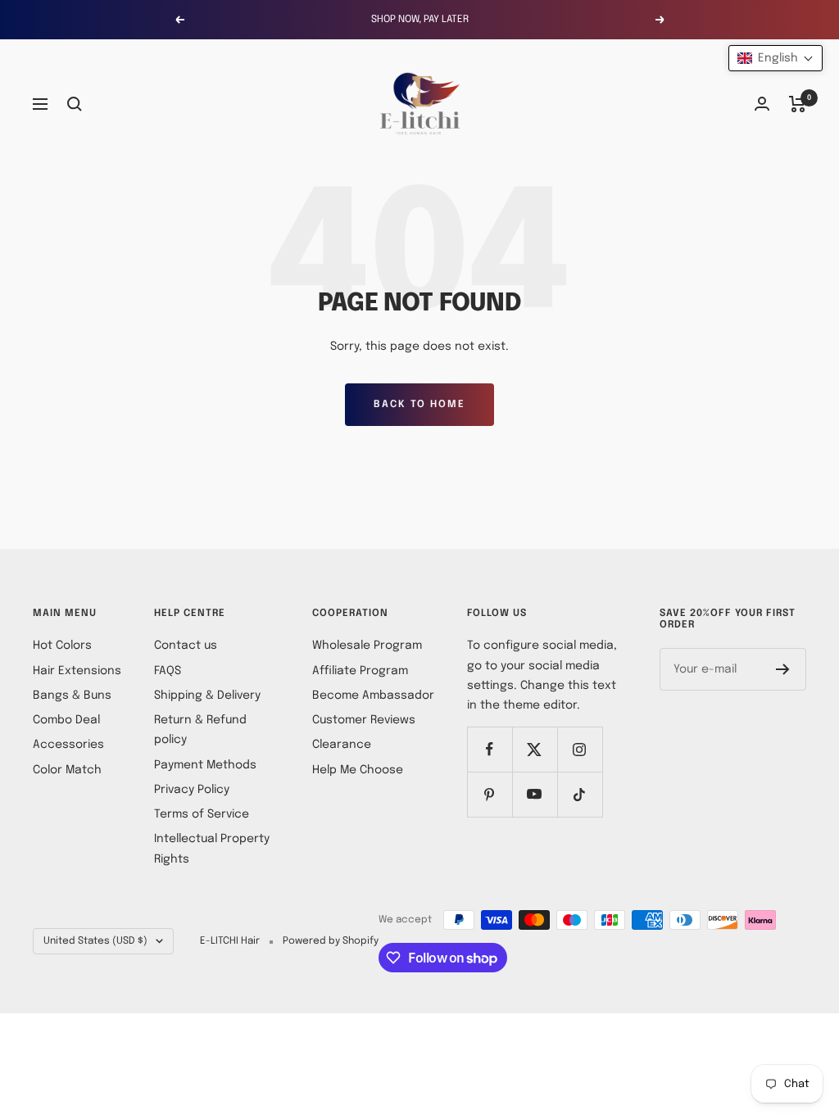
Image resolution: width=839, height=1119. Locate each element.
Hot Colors (62, 645)
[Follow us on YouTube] (534, 794)
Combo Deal (66, 720)
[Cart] (797, 104)
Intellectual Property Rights (212, 848)
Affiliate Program (360, 671)
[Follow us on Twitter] (534, 749)
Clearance (341, 744)
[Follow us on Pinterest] (489, 794)
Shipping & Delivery (207, 695)
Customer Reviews (363, 720)
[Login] (762, 104)
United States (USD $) (95, 941)
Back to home (419, 405)
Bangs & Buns (72, 695)
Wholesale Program (367, 645)
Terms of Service (201, 814)
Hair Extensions (77, 671)
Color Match (67, 770)
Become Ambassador (373, 695)
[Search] (74, 104)
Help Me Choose (357, 770)
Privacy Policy (191, 789)
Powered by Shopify (331, 941)
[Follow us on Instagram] (579, 749)
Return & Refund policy (200, 729)
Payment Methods (205, 765)
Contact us (185, 645)
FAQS (167, 671)
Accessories (68, 744)
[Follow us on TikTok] (579, 794)
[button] (775, 58)
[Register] (783, 669)
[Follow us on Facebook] (489, 749)
